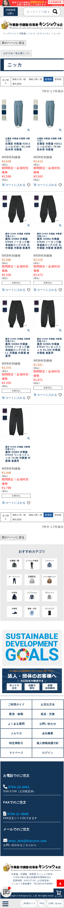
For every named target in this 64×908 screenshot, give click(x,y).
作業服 (22, 33)
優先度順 (17, 84)
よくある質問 (16, 723)
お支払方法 (48, 704)
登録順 (58, 79)
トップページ (10, 33)
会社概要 (47, 733)
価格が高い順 (35, 79)
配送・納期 (16, 713)
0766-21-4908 (18, 813)
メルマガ (16, 733)
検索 (55, 11)
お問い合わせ (55, 903)
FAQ (42, 903)
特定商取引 (16, 743)
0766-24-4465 (19, 786)
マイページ (16, 752)
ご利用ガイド (28, 903)
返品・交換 (48, 713)
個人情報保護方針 (48, 743)
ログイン (47, 752)
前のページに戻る (13, 42)
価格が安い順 (19, 79)
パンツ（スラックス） (40, 33)
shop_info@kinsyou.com (27, 840)
